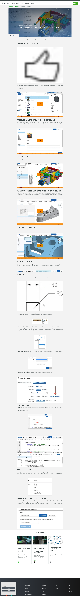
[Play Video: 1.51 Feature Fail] (40, 245)
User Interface (31, 25)
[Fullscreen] (62, 116)
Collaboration (27, 25)
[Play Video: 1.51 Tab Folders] (40, 174)
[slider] (38, 116)
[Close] (15, 583)
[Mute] (58, 116)
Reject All (8, 590)
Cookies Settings (8, 592)
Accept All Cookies (8, 588)
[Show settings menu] (60, 116)
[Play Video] (18, 116)
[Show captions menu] (56, 116)
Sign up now (75, 3)
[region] (8, 588)
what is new (16, 6)
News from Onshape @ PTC (22, 25)
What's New (34, 25)
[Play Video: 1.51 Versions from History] (40, 211)
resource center (10, 6)
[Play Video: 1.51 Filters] (40, 104)
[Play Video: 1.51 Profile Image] (40, 140)
